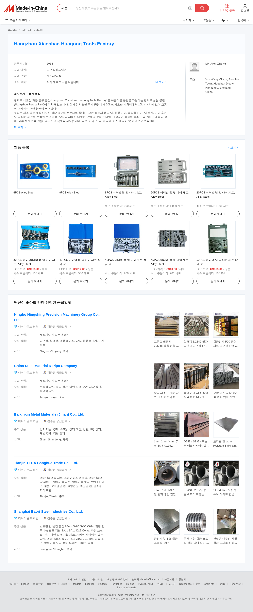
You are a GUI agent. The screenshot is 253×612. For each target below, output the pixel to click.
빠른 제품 (169, 579)
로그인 (245, 10)
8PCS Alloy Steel (69, 192)
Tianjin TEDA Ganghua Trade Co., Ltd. (46, 463)
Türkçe (221, 583)
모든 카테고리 (18, 20)
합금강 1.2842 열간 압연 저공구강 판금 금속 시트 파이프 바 (196, 345)
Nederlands (185, 583)
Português (116, 583)
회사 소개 (72, 579)
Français (76, 583)
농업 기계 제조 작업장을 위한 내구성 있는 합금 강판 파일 (196, 397)
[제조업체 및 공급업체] (25, 8)
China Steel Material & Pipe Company (45, 366)
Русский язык (145, 583)
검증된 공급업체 (59, 326)
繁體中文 (51, 583)
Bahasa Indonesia (126, 587)
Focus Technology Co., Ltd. (130, 594)
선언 (83, 579)
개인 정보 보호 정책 (117, 579)
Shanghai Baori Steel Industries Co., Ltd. (48, 511)
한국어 (160, 583)
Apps (224, 20)
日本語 (64, 583)
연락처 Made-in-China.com (146, 579)
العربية (172, 583)
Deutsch (102, 583)
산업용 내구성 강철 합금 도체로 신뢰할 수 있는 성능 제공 (225, 542)
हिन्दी (198, 583)
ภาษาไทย (209, 583)
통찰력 (182, 579)
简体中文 (38, 583)
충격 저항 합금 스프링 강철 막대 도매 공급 (196, 542)
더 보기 (159, 82)
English (25, 583)
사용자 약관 (96, 579)
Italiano (130, 583)
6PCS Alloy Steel (23, 192)
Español (89, 583)
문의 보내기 (35, 213)
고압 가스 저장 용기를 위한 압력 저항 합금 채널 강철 (226, 397)
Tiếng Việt (235, 583)
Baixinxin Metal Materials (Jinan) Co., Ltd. (49, 414)
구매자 (187, 20)
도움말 (207, 20)
